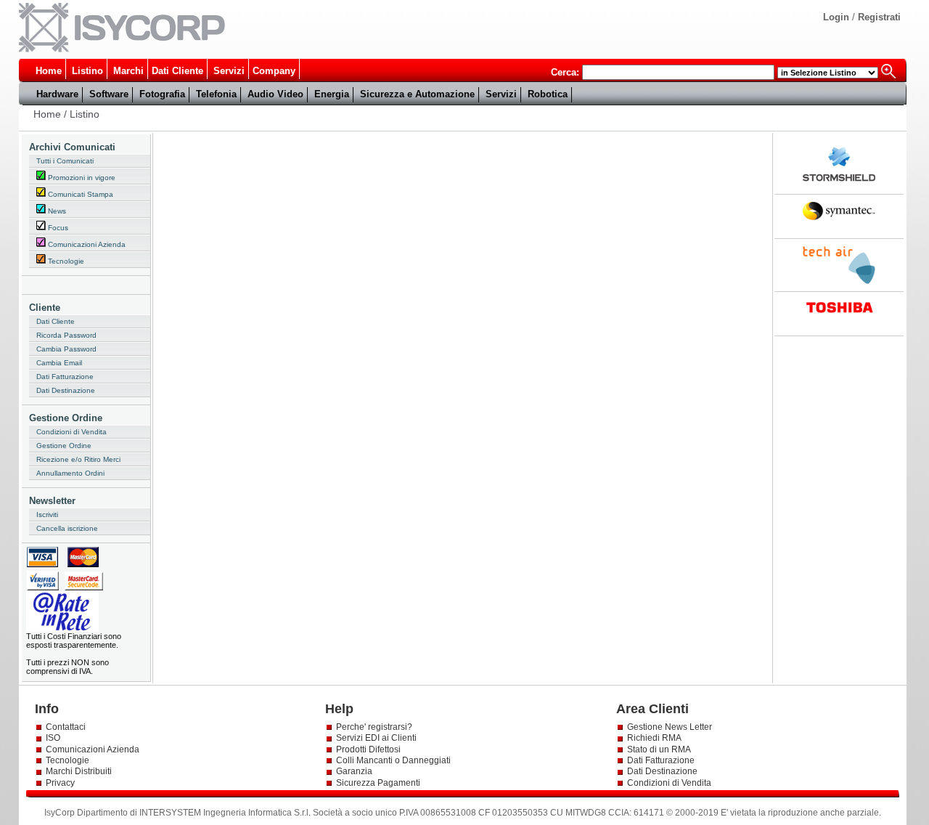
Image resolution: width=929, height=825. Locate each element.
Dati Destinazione (65, 390)
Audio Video (275, 94)
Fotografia (162, 94)
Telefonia (216, 94)
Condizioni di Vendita (71, 432)
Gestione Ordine (63, 446)
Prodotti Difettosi (368, 749)
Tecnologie (65, 261)
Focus (57, 228)
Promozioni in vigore (80, 178)
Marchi (128, 70)
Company (274, 70)
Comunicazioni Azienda (86, 244)
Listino (87, 70)
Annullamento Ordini (70, 473)
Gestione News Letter (669, 727)
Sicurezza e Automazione (417, 94)
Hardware (57, 94)
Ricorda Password (66, 335)
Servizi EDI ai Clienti (376, 738)
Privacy (61, 783)
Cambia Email (59, 363)
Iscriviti (47, 515)
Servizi (229, 70)
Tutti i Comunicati (65, 161)
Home (49, 70)
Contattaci (66, 727)
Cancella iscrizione (67, 528)
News (56, 211)
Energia (331, 94)
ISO (53, 738)
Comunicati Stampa (79, 194)
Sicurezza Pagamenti (378, 783)
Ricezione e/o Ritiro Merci (78, 459)
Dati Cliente (177, 70)
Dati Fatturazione (65, 377)
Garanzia (354, 771)
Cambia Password (66, 349)
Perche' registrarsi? (374, 727)
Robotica (548, 94)
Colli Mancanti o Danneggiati (393, 760)
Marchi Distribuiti (79, 771)
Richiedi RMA (654, 738)
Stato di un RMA (659, 749)
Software (108, 94)
